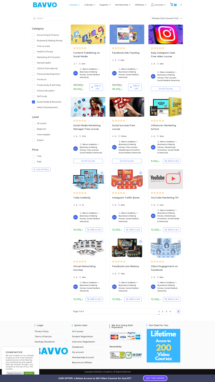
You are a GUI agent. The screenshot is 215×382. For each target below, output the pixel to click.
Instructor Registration (83, 342)
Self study (42, 96)
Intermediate (43, 134)
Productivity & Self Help (49, 85)
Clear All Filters (42, 169)
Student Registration (82, 336)
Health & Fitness (45, 51)
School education (45, 91)
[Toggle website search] (181, 4)
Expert (40, 140)
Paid (39, 162)
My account (78, 352)
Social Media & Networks (49, 102)
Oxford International (47, 68)
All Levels (41, 123)
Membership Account (83, 357)
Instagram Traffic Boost (126, 197)
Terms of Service (43, 336)
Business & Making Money (50, 40)
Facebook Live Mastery (125, 266)
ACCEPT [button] (29, 373)
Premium (41, 79)
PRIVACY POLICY (15, 374)
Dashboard (77, 347)
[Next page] (179, 311)
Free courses (43, 46)
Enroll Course (166, 89)
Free (39, 156)
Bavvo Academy (90, 69)
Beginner (41, 129)
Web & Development (47, 107)
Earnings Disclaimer (45, 342)
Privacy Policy (42, 331)
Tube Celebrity (82, 197)
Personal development (48, 74)
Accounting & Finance (48, 35)
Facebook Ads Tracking (125, 52)
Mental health (44, 63)
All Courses (77, 331)
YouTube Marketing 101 (165, 197)
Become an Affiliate (82, 362)
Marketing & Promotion (48, 57)
